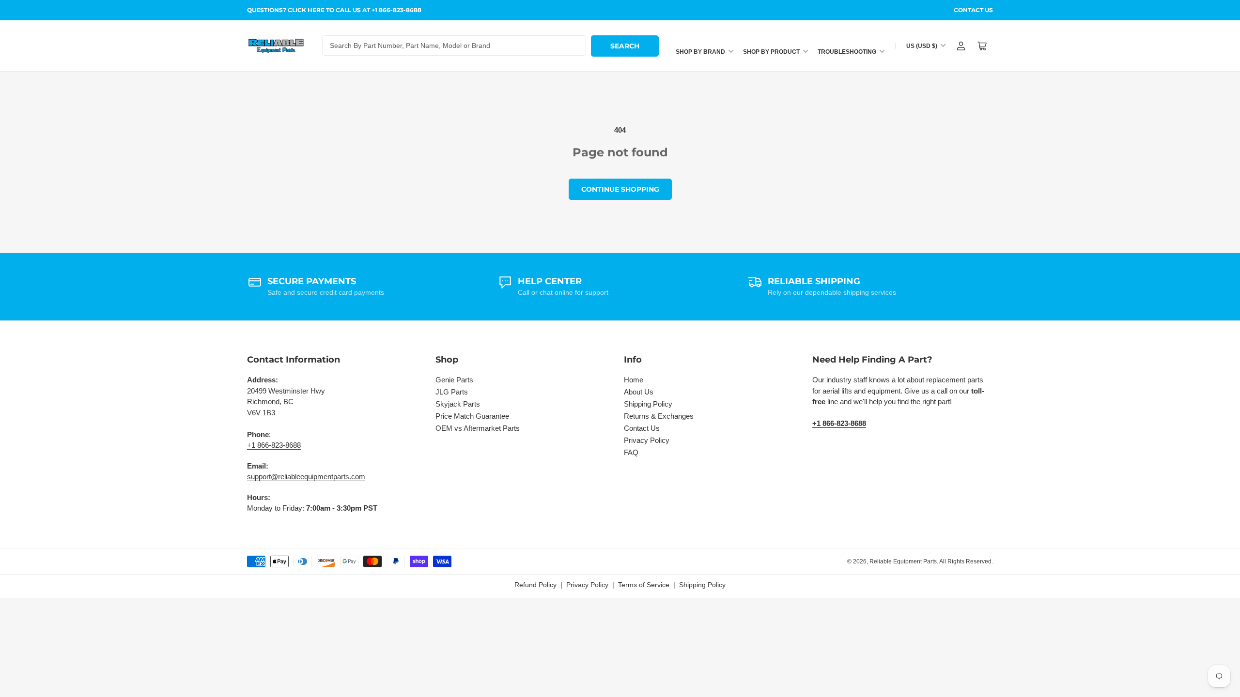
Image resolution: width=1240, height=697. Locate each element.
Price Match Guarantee (472, 416)
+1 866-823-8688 (274, 445)
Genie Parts (454, 380)
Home (633, 380)
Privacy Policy (646, 440)
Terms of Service (643, 585)
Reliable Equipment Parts (903, 561)
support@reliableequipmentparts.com (306, 476)
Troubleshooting (847, 51)
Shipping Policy (648, 404)
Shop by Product (771, 51)
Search (624, 46)
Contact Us (973, 10)
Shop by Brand (700, 51)
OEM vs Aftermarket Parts (477, 428)
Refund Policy (535, 585)
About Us (638, 392)
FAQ (631, 452)
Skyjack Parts (457, 404)
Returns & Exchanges (659, 416)
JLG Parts (451, 392)
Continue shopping (620, 189)
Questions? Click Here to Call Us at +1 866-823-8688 (334, 10)
